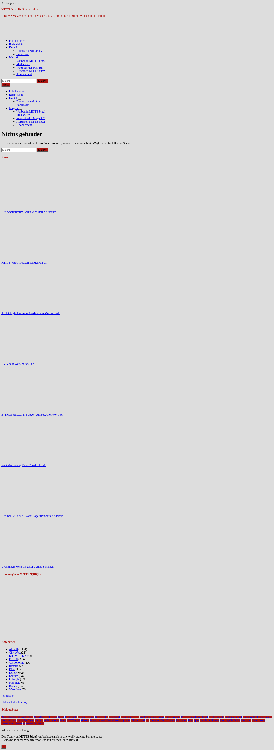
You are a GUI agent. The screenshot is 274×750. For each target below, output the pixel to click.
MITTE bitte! (73, 720)
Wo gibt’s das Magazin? (30, 67)
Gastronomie (16, 662)
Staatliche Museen (209, 720)
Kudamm (48, 720)
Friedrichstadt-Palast (197, 717)
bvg (142, 717)
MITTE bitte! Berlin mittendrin (19, 9)
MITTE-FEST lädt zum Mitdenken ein (24, 262)
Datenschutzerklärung (29, 50)
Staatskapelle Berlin (230, 720)
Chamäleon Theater (154, 717)
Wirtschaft (15, 689)
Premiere (170, 720)
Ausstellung (40, 717)
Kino (12, 669)
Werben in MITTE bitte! (30, 60)
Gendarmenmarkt (233, 717)
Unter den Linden (35, 723)
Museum (85, 720)
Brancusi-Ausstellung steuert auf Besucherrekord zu (32, 414)
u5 (24, 723)
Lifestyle (14, 679)
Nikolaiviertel (138, 720)
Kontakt (13, 47)
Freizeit (13, 659)
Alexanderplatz (25, 717)
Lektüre (13, 676)
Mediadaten (23, 64)
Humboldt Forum (25, 720)
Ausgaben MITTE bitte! (30, 70)
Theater (18, 723)
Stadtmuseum (258, 720)
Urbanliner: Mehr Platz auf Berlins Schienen (27, 566)
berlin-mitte (71, 717)
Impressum (22, 54)
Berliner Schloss (86, 717)
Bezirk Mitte (101, 717)
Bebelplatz (51, 717)
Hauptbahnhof (8, 720)
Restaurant (181, 720)
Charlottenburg (172, 717)
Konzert (39, 720)
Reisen (13, 686)
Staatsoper (246, 720)
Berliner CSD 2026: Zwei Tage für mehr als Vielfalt (32, 516)
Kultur (13, 672)
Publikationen (17, 40)
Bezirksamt (114, 717)
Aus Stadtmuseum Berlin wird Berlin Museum (28, 211)
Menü (6, 84)
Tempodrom (7, 723)
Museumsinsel (97, 720)
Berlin (61, 717)
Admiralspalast (9, 717)
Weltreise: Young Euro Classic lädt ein (23, 465)
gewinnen (248, 717)
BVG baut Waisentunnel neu (18, 363)
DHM (184, 717)
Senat (190, 720)
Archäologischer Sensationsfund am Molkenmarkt (30, 313)
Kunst (56, 720)
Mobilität (14, 682)
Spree (196, 720)
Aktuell (13, 649)
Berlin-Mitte (16, 44)
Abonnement (24, 74)
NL (147, 720)
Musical (109, 720)
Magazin (14, 57)
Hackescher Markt (262, 717)
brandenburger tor (130, 717)
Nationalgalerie (122, 720)
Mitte (63, 720)
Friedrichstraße (216, 717)
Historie (13, 665)
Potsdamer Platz (158, 720)
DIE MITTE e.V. (19, 655)
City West (15, 652)
